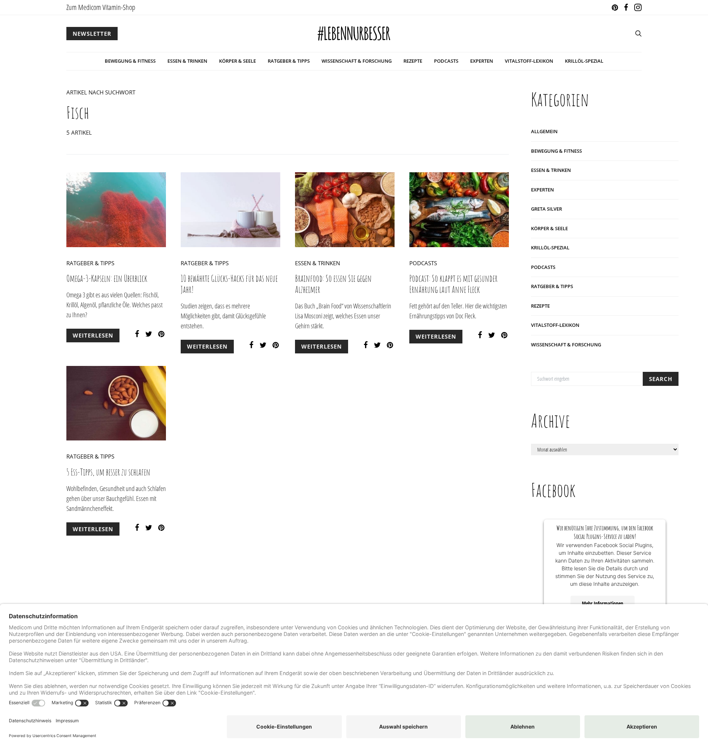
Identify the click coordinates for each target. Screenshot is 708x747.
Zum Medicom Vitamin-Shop (100, 7)
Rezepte (412, 61)
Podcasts (446, 61)
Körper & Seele (237, 61)
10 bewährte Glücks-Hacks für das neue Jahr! (229, 284)
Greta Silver (546, 208)
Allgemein (544, 131)
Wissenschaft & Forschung (357, 61)
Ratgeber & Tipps (289, 61)
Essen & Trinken (187, 61)
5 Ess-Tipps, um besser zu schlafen (108, 472)
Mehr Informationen (602, 603)
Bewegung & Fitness (130, 61)
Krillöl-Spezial (584, 61)
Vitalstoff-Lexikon (529, 61)
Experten (481, 61)
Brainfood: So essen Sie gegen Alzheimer (333, 284)
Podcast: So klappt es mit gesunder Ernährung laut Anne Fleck (453, 284)
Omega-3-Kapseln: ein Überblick (106, 278)
